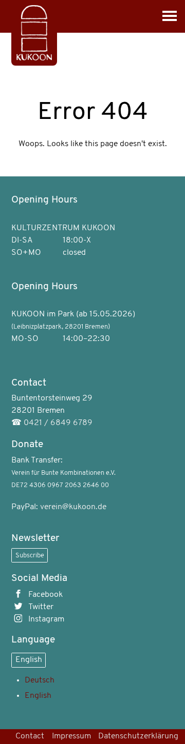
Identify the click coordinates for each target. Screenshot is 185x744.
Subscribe (29, 555)
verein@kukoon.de (73, 507)
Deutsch (39, 680)
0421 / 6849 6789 (58, 423)
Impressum (71, 736)
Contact (29, 736)
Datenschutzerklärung (138, 736)
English (28, 660)
